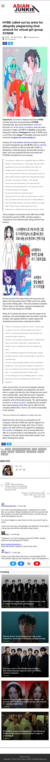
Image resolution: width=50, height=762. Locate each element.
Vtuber (4, 454)
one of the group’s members (21, 127)
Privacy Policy (25, 757)
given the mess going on (24, 138)
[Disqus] (25, 531)
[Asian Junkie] (25, 7)
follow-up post (19, 403)
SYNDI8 (41, 451)
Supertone (32, 451)
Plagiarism (20, 451)
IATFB (7, 37)
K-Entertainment (33, 37)
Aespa (8, 449)
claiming (42, 145)
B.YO (34, 449)
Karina (11, 451)
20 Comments (10, 39)
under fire (38, 125)
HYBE (4, 451)
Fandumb (42, 449)
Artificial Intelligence (21, 449)
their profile (7, 430)
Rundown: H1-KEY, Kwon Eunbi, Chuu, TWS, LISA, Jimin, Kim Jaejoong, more (33, 494)
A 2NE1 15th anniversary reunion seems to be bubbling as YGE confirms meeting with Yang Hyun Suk (16, 486)
